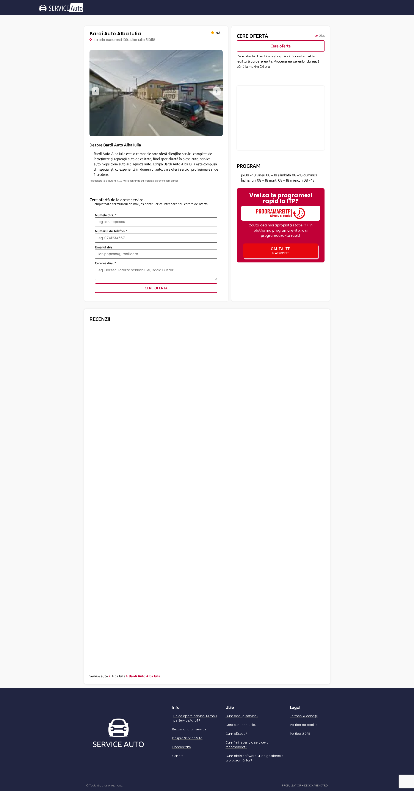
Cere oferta (156, 288)
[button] (95, 91)
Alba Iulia (118, 676)
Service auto (98, 676)
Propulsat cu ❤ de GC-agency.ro (305, 785)
